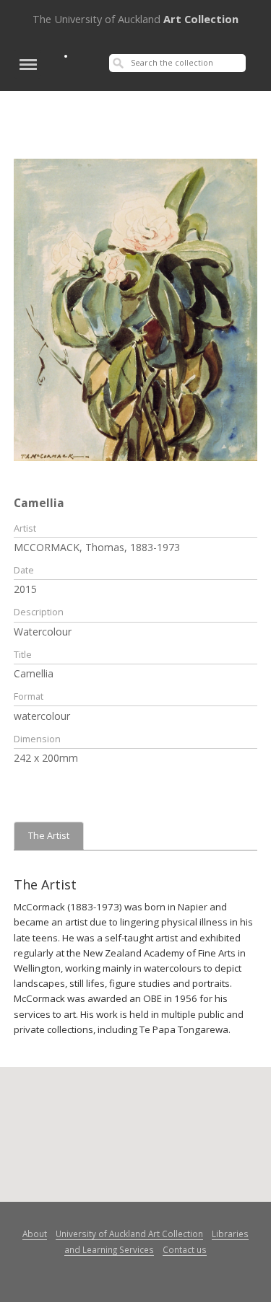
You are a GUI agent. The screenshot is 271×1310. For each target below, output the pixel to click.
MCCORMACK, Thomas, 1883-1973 (97, 547)
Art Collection (135, 19)
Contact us (185, 1249)
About (34, 1233)
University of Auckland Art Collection (129, 1233)
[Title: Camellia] (136, 309)
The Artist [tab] (48, 836)
